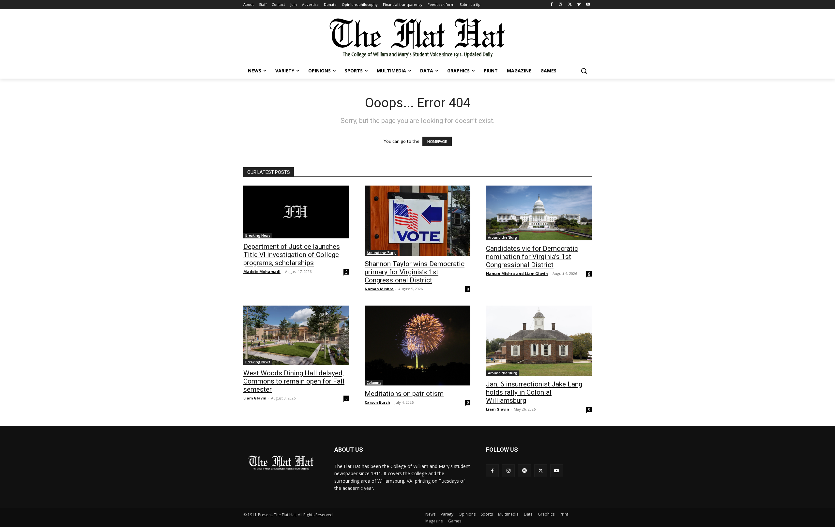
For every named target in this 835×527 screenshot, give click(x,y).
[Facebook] (551, 4)
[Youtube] (588, 4)
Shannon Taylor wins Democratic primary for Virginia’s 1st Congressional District (414, 272)
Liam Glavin (254, 398)
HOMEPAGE (437, 141)
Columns (374, 382)
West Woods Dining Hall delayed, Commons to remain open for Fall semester (293, 381)
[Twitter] (570, 4)
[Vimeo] (579, 4)
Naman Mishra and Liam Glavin (517, 273)
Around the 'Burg (381, 252)
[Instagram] (561, 4)
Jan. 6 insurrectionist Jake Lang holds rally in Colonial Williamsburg (534, 392)
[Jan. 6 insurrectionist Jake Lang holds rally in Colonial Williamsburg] (539, 341)
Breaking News (257, 235)
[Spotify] (524, 470)
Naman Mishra (379, 288)
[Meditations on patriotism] (417, 345)
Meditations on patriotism (404, 394)
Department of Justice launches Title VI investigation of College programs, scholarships (291, 255)
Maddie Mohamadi (262, 271)
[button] (584, 71)
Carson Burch (377, 402)
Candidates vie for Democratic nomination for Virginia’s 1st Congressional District (532, 257)
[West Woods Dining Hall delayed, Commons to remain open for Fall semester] (296, 335)
